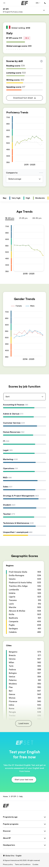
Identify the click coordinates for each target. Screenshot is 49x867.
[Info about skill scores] (41, 61)
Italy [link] (21, 796)
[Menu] (44, 10)
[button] (4, 3)
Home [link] (5, 796)
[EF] (24, 3)
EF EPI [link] (13, 796)
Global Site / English (13, 856)
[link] (13, 10)
